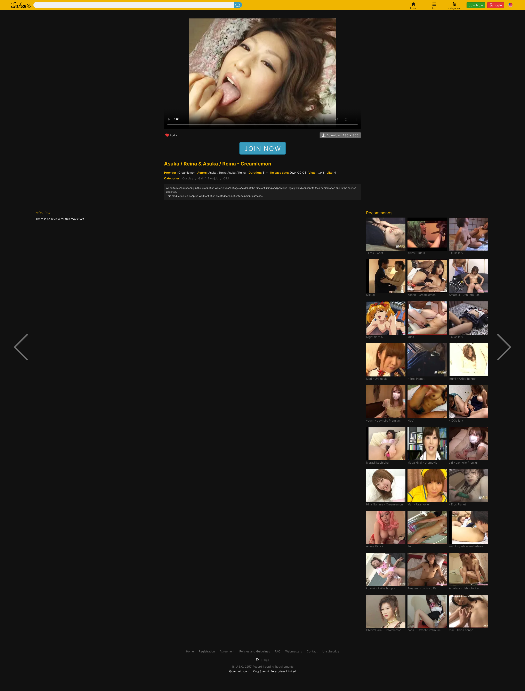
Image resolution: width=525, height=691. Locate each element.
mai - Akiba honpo (461, 630)
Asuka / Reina (217, 172)
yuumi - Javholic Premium (383, 420)
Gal (200, 178)
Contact (312, 651)
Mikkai (370, 294)
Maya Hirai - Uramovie (422, 462)
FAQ (277, 651)
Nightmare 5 (374, 337)
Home (190, 651)
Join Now (476, 5)
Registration (207, 651)
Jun (409, 546)
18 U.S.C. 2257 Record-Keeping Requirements (262, 666)
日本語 (264, 660)
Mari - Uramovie (376, 378)
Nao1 (410, 420)
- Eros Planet (374, 253)
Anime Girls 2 (374, 546)
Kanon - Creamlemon (421, 294)
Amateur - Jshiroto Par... (465, 294)
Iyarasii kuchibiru (377, 462)
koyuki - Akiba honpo (380, 588)
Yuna (410, 337)
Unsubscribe (330, 651)
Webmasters (293, 651)
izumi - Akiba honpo (462, 378)
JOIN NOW (262, 148)
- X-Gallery (456, 253)
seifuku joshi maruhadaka (466, 546)
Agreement (227, 651)
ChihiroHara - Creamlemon (383, 630)
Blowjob (213, 178)
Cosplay (187, 178)
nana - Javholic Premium (424, 630)
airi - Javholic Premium (464, 462)
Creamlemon (186, 172)
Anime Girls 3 (416, 253)
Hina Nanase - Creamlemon (384, 504)
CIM (226, 178)
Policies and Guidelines (254, 651)
